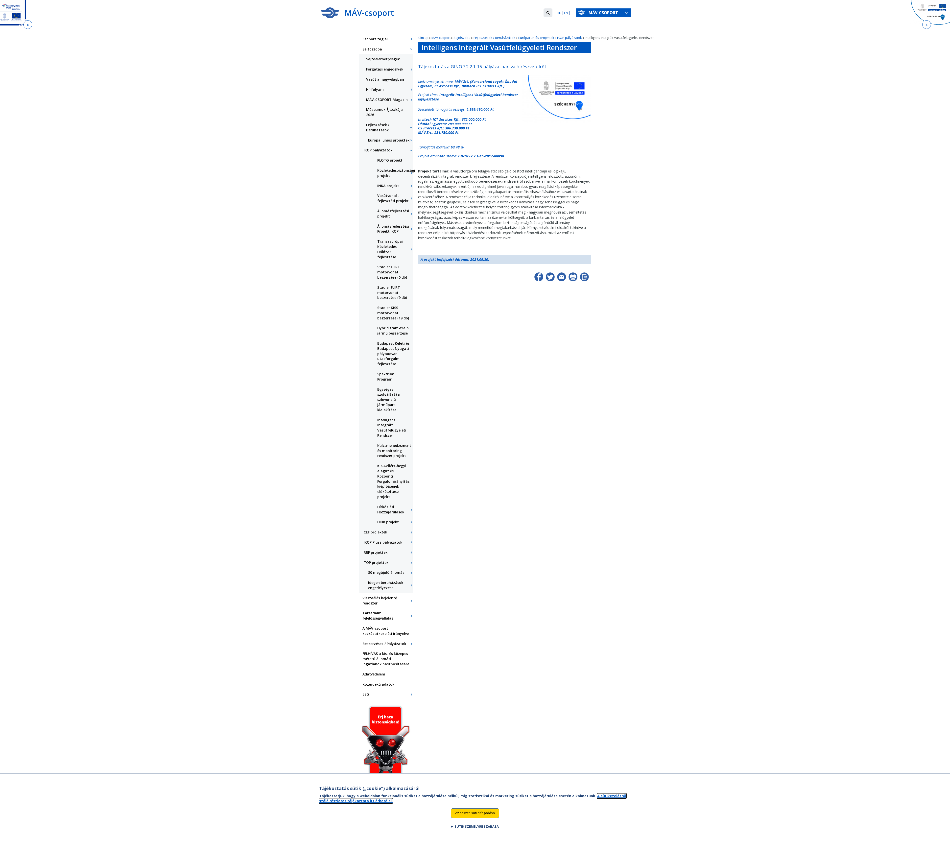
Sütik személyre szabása (476, 826)
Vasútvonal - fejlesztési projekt (393, 198)
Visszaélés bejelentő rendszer (379, 600)
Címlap (423, 37)
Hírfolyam (375, 89)
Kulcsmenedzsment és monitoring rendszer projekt (394, 450)
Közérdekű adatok (378, 684)
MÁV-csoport (604, 12)
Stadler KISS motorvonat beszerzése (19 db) (393, 312)
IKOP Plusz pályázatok (383, 542)
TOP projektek (376, 562)
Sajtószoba (462, 37)
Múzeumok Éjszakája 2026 (384, 112)
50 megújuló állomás (386, 572)
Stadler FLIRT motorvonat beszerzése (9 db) (392, 292)
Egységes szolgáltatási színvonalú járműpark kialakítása (388, 399)
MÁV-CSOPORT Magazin (387, 99)
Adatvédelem (373, 674)
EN (566, 13)
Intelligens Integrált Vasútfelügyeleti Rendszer (391, 428)
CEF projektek (375, 532)
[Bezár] (28, 24)
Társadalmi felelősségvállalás (377, 616)
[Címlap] (330, 12)
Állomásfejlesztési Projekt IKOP (393, 229)
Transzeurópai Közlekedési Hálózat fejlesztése (390, 249)
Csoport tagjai (375, 39)
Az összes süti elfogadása (475, 813)
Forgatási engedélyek (384, 69)
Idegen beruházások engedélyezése (385, 585)
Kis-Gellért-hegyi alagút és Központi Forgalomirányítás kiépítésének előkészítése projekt (393, 481)
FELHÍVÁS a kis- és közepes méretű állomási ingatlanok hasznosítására (385, 658)
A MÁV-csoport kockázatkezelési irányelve (385, 631)
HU (559, 13)
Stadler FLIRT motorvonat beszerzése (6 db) (392, 272)
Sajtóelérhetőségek (383, 59)
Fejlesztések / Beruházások (494, 37)
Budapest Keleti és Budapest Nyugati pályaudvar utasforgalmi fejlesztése (393, 353)
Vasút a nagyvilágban (385, 79)
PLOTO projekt (390, 160)
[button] (548, 12)
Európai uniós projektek (536, 37)
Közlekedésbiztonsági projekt (395, 173)
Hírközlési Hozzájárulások (390, 509)
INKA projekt (388, 185)
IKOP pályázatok (569, 37)
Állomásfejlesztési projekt (393, 213)
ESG (365, 694)
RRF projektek (375, 552)
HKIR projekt (388, 522)
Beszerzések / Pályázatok (384, 643)
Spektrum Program (385, 377)
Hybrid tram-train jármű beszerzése (393, 331)
